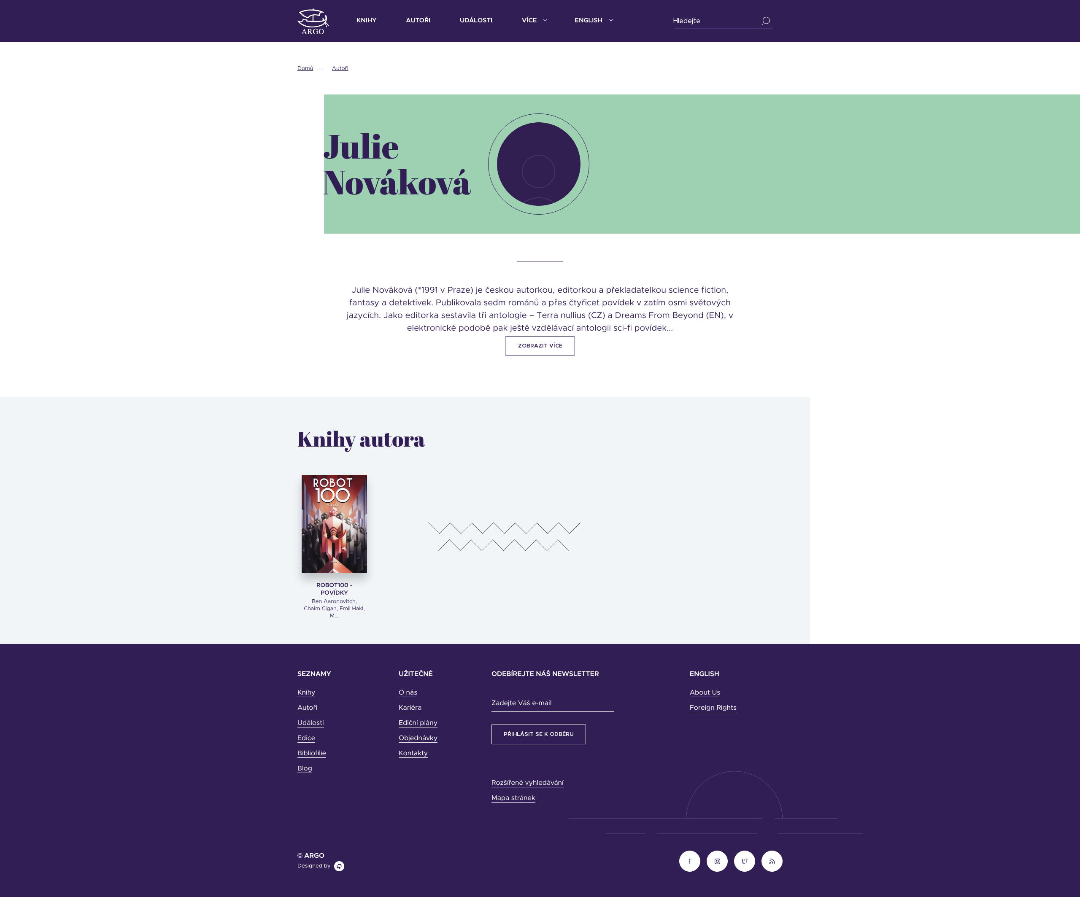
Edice (306, 738)
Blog (304, 768)
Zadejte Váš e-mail (521, 703)
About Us (705, 693)
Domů (305, 68)
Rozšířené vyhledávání (527, 783)
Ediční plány (418, 723)
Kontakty (413, 753)
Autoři (418, 21)
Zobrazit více (540, 346)
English (588, 21)
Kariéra (410, 708)
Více (529, 21)
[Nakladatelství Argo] (313, 21)
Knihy (366, 21)
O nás (408, 693)
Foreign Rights (713, 708)
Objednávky (418, 738)
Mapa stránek (513, 798)
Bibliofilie (311, 753)
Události (476, 21)
